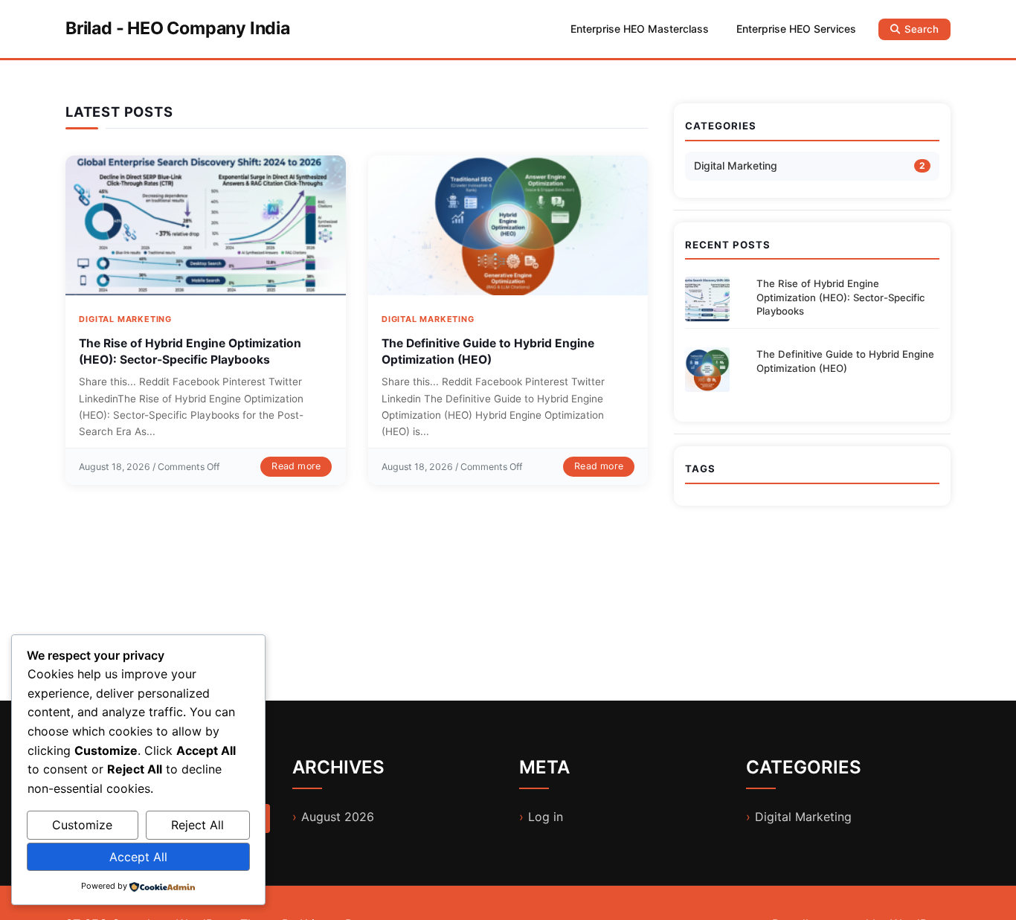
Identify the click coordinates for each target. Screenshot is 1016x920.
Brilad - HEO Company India (177, 28)
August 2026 (337, 816)
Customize (82, 824)
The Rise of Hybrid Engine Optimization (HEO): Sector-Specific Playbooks (840, 297)
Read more (296, 466)
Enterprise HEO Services (796, 28)
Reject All (197, 824)
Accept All (138, 856)
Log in (545, 816)
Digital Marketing (125, 319)
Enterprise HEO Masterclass (639, 28)
